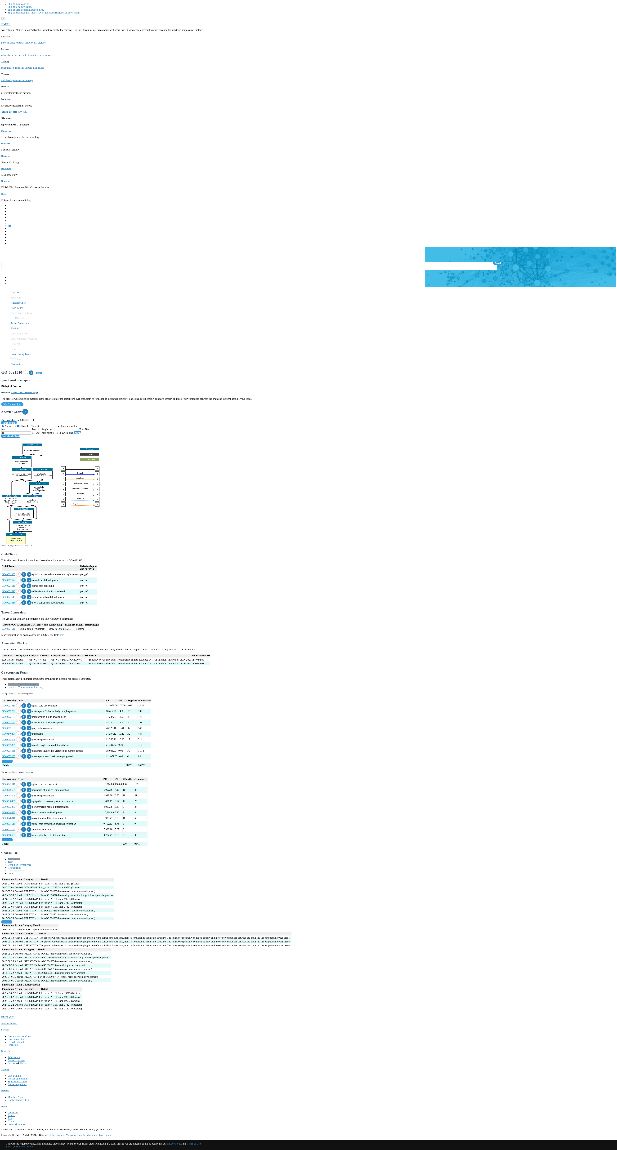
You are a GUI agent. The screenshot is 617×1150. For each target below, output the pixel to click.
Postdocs (12, 1063)
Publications (14, 1057)
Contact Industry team (19, 1100)
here (62, 635)
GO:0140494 (8, 733)
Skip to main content (18, 4)
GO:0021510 (8, 628)
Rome (4, 194)
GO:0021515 (8, 591)
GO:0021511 (8, 585)
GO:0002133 (8, 728)
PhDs (23, 1063)
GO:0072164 (8, 716)
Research (12, 237)
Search (498, 263)
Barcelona (6, 131)
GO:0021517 (8, 597)
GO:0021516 (8, 602)
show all (7, 761)
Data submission (16, 1039)
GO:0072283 (8, 756)
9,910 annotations (12, 404)
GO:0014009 (8, 739)
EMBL (5, 24)
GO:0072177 (8, 722)
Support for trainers (17, 1081)
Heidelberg (6, 168)
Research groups (16, 1060)
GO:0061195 (8, 829)
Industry (5, 1090)
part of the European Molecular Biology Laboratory (71, 1135)
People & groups (16, 1124)
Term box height (40, 429)
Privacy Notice (174, 1143)
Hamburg (5, 156)
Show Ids (25, 426)
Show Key (10, 426)
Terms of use (105, 1135)
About (4, 1106)
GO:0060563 (8, 835)
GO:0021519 (8, 823)
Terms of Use (194, 1143)
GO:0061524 (8, 580)
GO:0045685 (8, 790)
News (11, 1121)
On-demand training (18, 1078)
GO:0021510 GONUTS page (24, 392)
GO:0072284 (8, 711)
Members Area (15, 1097)
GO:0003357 (8, 745)
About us (12, 231)
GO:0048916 (8, 818)
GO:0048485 (8, 801)
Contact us (13, 1112)
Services (12, 240)
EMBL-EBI (14, 243)
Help (10, 277)
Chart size (36, 426)
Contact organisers (17, 1084)
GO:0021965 (8, 574)
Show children (66, 432)
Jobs (10, 1118)
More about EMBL (14, 111)
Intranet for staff (9, 1023)
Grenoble (5, 143)
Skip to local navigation (20, 6)
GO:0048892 (8, 812)
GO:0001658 (8, 750)
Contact (12, 280)
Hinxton (5, 181)
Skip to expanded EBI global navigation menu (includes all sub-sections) (44, 12)
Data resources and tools (20, 1036)
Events (11, 1115)
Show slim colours (45, 432)
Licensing (13, 1044)
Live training (14, 1075)
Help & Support (16, 1042)
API (10, 283)
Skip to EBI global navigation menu (26, 9)
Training (12, 234)
